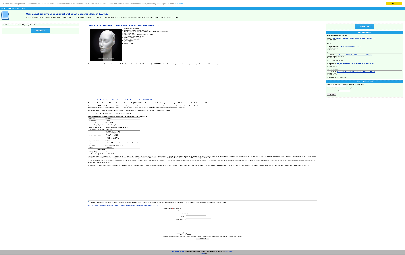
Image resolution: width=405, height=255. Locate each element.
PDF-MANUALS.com (178, 251)
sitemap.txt (201, 253)
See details (179, 3)
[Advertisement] (151, 81)
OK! (393, 3)
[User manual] (5, 20)
